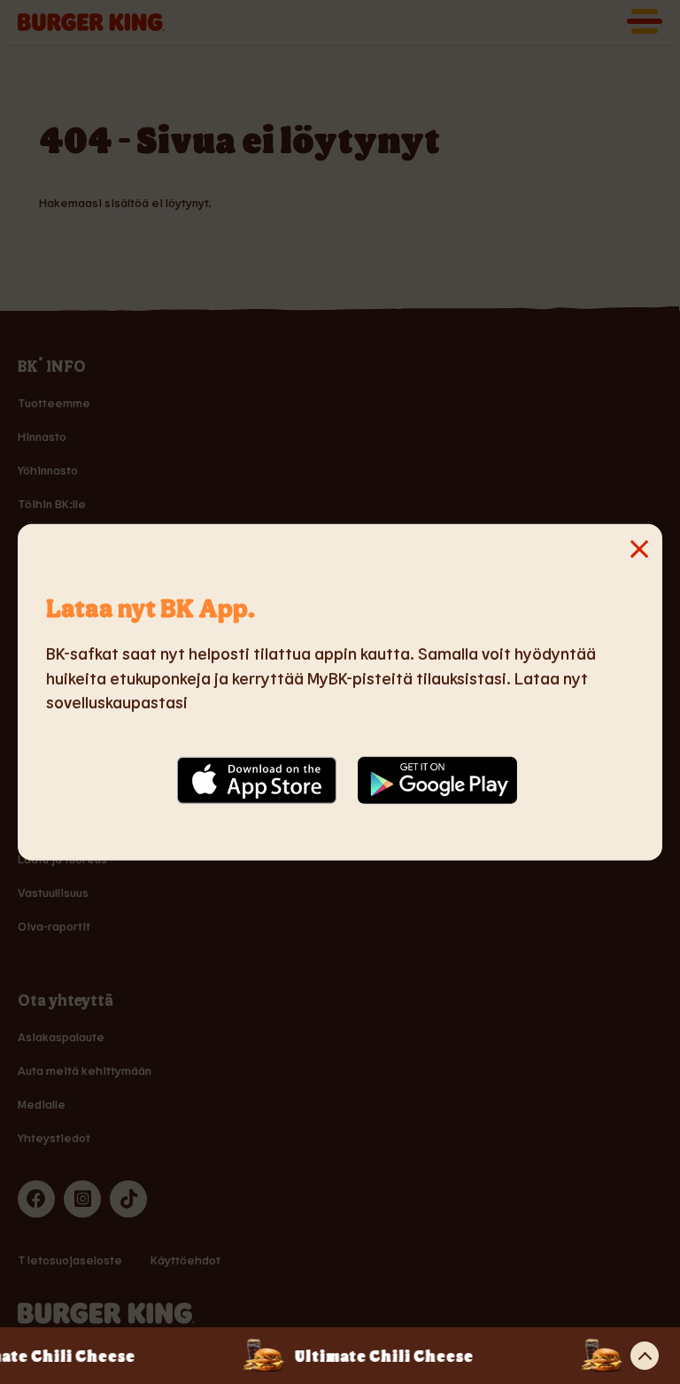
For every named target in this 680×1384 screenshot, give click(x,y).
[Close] (67, 573)
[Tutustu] (644, 1355)
